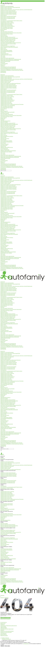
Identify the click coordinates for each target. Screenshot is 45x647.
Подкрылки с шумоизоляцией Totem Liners (11, 20)
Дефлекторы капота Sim (6, 103)
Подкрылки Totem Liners (6, 21)
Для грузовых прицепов (6, 27)
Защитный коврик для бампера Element (10, 83)
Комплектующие (4, 113)
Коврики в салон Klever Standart (8, 14)
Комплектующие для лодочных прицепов (10, 32)
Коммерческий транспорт (6, 628)
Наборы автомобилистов (6, 147)
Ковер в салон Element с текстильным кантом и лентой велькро (16, 9)
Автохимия (3, 146)
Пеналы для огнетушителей (7, 112)
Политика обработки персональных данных (11, 69)
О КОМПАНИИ (4, 160)
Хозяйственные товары (6, 54)
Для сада (2, 55)
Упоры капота (3, 44)
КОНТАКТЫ (3, 169)
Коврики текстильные (6, 632)
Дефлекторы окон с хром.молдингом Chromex (11, 104)
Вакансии (2, 64)
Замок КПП (3, 48)
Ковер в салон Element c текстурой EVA (10, 7)
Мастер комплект (4, 138)
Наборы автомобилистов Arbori (8, 150)
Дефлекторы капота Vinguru (7, 26)
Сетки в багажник (4, 149)
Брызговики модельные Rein (7, 17)
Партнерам (3, 626)
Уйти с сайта (7, 645)
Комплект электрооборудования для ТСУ (10, 42)
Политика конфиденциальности (8, 625)
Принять (2, 645)
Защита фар (3, 139)
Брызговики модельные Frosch (8, 16)
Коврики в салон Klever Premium (8, 11)
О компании (3, 622)
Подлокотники (4, 148)
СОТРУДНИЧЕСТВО (5, 158)
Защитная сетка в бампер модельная (9, 60)
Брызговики (3, 15)
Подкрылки (3, 19)
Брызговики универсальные (7, 18)
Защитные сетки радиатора (7, 58)
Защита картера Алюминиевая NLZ (9, 38)
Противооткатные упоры (6, 28)
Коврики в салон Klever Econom (8, 12)
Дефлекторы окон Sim (5, 102)
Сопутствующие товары (6, 50)
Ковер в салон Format (5, 81)
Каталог (2, 630)
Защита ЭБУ (3, 137)
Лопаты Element (4, 53)
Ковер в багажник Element (7, 80)
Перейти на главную (5, 617)
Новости (2, 65)
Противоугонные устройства (7, 46)
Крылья (2, 30)
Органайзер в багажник (6, 51)
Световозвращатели (5, 120)
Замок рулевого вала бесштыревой (9, 47)
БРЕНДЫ (2, 159)
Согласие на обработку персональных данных (11, 70)
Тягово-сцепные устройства (7, 41)
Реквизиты (3, 71)
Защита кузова (4, 36)
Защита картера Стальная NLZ (7, 37)
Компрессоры (3, 145)
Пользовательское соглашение (8, 66)
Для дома (2, 57)
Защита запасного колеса (6, 136)
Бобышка (2, 118)
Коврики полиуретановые (7, 6)
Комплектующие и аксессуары (8, 43)
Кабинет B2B (3, 627)
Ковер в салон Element (6, 8)
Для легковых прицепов (6, 31)
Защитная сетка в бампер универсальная (10, 59)
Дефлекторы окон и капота (7, 22)
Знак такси (3, 52)
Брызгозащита (4, 111)
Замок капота (3, 49)
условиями (26, 643)
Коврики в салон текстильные (7, 10)
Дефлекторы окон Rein (6, 23)
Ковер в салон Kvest (5, 82)
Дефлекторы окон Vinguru (7, 101)
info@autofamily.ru (6, 639)
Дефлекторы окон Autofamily (7, 105)
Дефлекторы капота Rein (6, 25)
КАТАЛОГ (2, 74)
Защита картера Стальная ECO (7, 39)
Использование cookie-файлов (8, 68)
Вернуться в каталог (5, 619)
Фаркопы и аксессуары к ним (7, 40)
